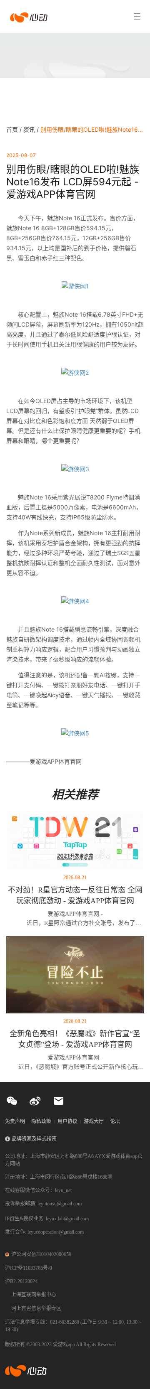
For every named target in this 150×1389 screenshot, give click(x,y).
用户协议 (68, 1121)
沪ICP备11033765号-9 (28, 1268)
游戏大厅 (94, 1121)
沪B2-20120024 (21, 1281)
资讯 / (31, 129)
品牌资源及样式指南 (34, 1139)
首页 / (14, 129)
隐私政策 (41, 1121)
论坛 (115, 1121)
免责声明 (15, 1121)
